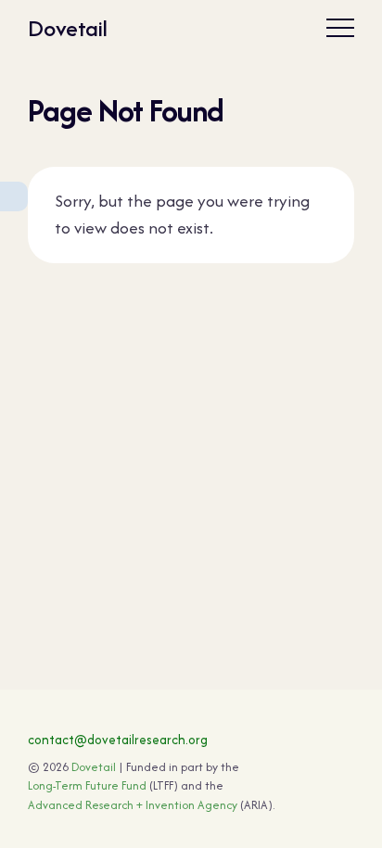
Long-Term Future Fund (87, 785)
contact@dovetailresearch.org (118, 739)
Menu (340, 28)
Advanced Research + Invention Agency (132, 805)
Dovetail (68, 28)
